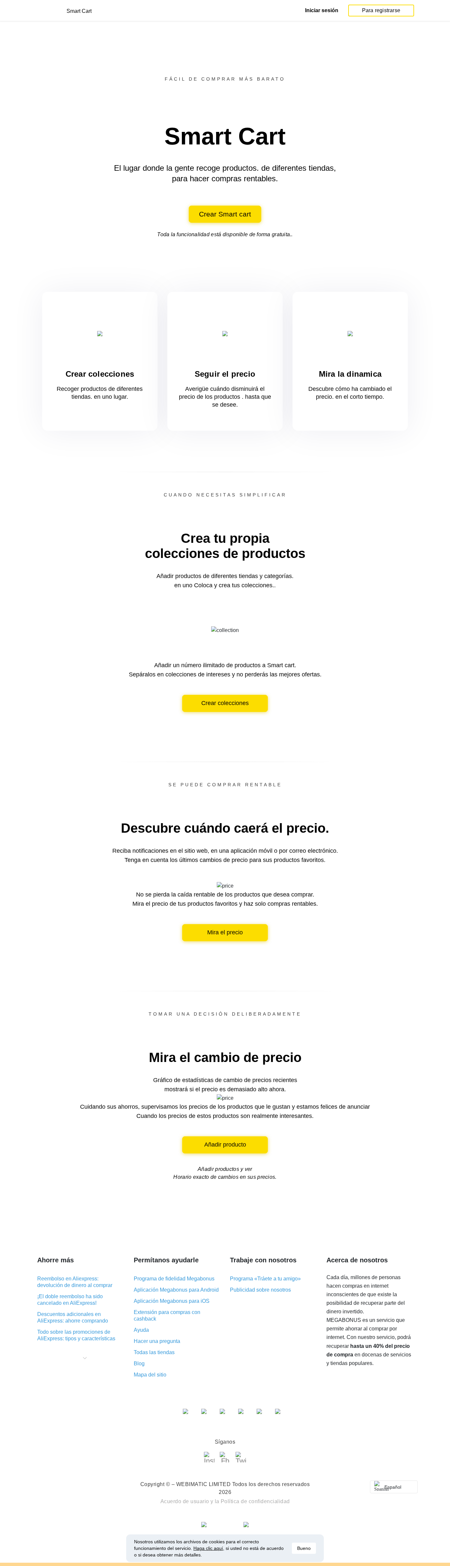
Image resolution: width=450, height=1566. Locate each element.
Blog (139, 1363)
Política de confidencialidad (255, 1501)
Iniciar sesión (321, 10)
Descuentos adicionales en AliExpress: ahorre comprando (72, 1317)
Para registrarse (381, 10)
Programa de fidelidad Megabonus (174, 1278)
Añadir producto (225, 1144)
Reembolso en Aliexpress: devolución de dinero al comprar (74, 1282)
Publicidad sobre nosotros (260, 1290)
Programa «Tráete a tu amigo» (265, 1278)
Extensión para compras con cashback (167, 1315)
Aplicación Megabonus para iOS (172, 1301)
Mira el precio (225, 932)
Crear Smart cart (225, 214)
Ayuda (141, 1330)
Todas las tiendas (154, 1352)
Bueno (304, 1548)
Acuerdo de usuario (184, 1501)
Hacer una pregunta (157, 1341)
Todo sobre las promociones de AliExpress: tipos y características (76, 1335)
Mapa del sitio (150, 1374)
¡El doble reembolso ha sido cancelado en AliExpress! (70, 1300)
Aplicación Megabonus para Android (176, 1290)
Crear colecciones (225, 703)
